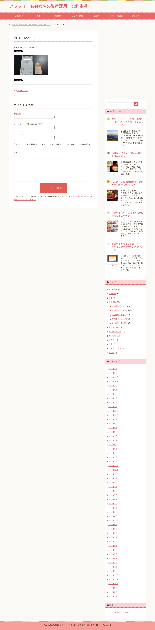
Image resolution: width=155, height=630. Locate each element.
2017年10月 (113, 584)
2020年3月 (112, 504)
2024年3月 (112, 369)
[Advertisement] (77, 245)
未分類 (111, 353)
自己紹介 (112, 294)
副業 (110, 344)
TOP (31, 25)
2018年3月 (112, 563)
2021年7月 (112, 440)
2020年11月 (113, 470)
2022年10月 (113, 415)
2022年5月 (112, 428)
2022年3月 (112, 432)
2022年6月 (112, 424)
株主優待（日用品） (120, 319)
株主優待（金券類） (120, 323)
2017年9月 (112, 588)
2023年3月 (112, 398)
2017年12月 (113, 575)
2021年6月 (112, 445)
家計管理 (135, 16)
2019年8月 (112, 516)
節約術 (97, 16)
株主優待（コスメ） (120, 311)
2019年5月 (112, 525)
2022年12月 (113, 411)
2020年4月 (112, 499)
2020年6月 (112, 491)
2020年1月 (112, 512)
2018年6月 (112, 550)
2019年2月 (112, 533)
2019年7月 (112, 520)
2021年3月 (112, 457)
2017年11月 (113, 579)
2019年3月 (112, 529)
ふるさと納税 (77, 16)
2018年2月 (112, 567)
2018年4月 (112, 558)
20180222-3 (22, 91)
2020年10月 (113, 474)
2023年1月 (112, 407)
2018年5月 (112, 554)
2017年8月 (112, 592)
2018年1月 (112, 571)
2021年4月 (112, 453)
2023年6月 (112, 390)
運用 (38, 16)
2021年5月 (112, 449)
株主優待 (58, 16)
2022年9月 (112, 419)
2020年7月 (112, 487)
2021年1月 (112, 461)
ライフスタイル (115, 348)
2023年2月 (112, 402)
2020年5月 (112, 495)
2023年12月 (113, 377)
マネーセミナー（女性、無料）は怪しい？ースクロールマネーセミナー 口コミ (127, 122)
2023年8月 (112, 386)
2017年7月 (112, 596)
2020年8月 (112, 483)
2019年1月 (112, 537)
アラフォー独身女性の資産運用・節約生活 (48, 6)
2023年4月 (112, 394)
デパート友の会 (116, 16)
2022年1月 (112, 436)
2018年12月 (113, 542)
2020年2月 (112, 508)
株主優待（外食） (119, 306)
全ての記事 (19, 16)
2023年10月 (113, 381)
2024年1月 (112, 373)
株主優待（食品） (119, 315)
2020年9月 (112, 478)
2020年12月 (113, 466)
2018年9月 (112, 546)
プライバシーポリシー (121, 612)
